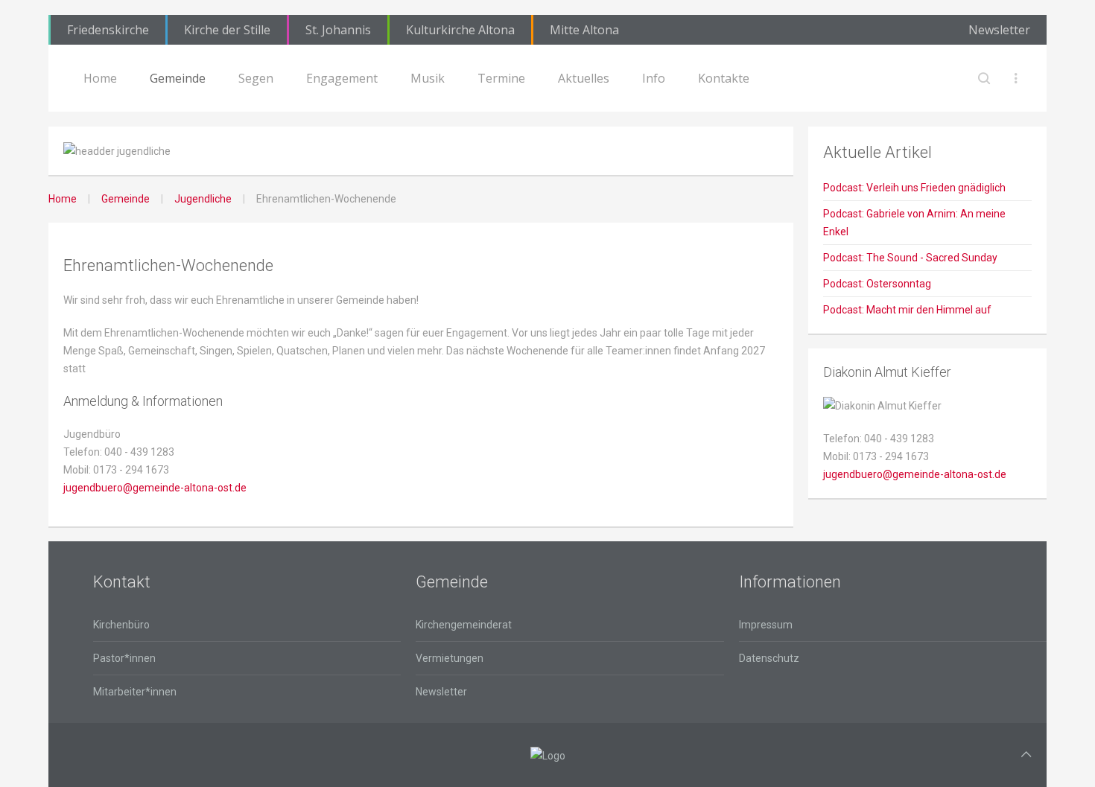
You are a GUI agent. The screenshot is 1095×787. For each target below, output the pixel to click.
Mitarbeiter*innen (135, 692)
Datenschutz (769, 658)
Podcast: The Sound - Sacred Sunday (910, 258)
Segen (255, 78)
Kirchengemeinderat (464, 625)
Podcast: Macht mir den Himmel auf (907, 310)
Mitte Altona (584, 30)
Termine (501, 78)
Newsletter (999, 30)
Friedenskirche (108, 30)
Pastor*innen (124, 658)
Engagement (342, 78)
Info (653, 78)
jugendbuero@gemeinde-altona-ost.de (155, 488)
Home (100, 78)
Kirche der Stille (227, 30)
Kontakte (723, 78)
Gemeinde (178, 78)
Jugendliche (203, 199)
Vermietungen (449, 658)
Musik (427, 78)
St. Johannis (338, 30)
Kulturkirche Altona (460, 30)
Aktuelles (583, 78)
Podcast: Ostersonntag (877, 284)
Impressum (766, 625)
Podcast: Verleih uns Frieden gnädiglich (914, 188)
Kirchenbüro (121, 625)
